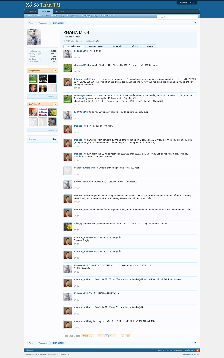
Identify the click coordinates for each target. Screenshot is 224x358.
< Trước (84, 336)
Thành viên (45, 11)
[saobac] (52, 78)
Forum (33, 11)
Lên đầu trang (189, 350)
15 (123, 336)
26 (55, 104)
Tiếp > (128, 336)
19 (55, 71)
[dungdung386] (33, 121)
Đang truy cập (73, 16)
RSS (197, 350)
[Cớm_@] (52, 112)
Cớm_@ (78, 223)
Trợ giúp (169, 350)
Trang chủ (178, 350)
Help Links (59, 11)
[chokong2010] (33, 78)
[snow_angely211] (52, 121)
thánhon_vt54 (81, 79)
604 (54, 62)
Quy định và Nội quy (191, 354)
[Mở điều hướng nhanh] (195, 23)
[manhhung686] (52, 88)
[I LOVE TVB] (42, 88)
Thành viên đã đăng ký (55, 16)
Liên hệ (161, 350)
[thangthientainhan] (42, 121)
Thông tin (135, 46)
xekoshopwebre (82, 168)
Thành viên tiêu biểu (34, 16)
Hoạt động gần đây (96, 46)
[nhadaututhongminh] (33, 112)
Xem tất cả (52, 97)
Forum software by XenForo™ (47, 354)
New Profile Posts (107, 16)
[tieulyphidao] (42, 78)
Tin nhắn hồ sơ (74, 46)
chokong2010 (81, 65)
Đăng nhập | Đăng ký (187, 2)
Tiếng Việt (29, 350)
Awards (149, 46)
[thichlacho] (42, 112)
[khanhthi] (33, 88)
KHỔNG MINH (81, 51)
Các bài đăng (117, 46)
